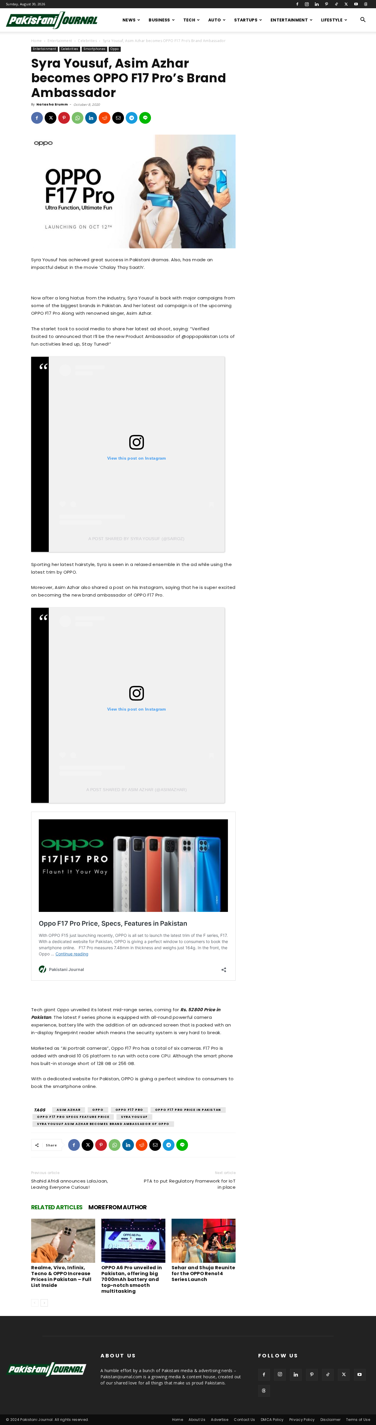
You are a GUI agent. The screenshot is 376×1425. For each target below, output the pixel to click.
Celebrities (87, 40)
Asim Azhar (68, 1110)
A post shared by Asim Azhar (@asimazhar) (136, 789)
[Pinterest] (326, 4)
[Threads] (365, 4)
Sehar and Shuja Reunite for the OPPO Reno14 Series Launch (203, 1273)
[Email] (118, 118)
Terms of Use (358, 1419)
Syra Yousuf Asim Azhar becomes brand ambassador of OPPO (103, 1124)
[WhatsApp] (77, 118)
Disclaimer (330, 1419)
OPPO (97, 1110)
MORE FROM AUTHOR (117, 1207)
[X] (346, 4)
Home (36, 40)
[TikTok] (336, 4)
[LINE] (145, 118)
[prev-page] (34, 1303)
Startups (245, 20)
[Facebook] (297, 4)
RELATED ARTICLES (57, 1207)
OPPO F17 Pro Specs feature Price (73, 1117)
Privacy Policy (302, 1419)
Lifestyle (332, 20)
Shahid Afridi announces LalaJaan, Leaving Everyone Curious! (69, 1184)
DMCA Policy (272, 1419)
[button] (363, 20)
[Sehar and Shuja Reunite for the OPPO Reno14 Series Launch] (204, 1241)
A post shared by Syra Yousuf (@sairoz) (136, 538)
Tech (189, 20)
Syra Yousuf (134, 1117)
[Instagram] (307, 4)
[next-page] (44, 1303)
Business (159, 20)
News (128, 20)
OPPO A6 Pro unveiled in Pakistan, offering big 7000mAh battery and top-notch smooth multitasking (131, 1279)
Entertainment (289, 20)
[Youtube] (356, 4)
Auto (214, 20)
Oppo (114, 49)
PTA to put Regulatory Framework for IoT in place (190, 1184)
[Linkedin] (316, 4)
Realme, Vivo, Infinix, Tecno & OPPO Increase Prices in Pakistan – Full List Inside (61, 1276)
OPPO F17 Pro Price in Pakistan (188, 1110)
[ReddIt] (104, 118)
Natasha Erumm (52, 104)
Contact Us (244, 1419)
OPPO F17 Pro (129, 1110)
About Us (197, 1419)
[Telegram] (131, 118)
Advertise (219, 1419)
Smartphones (94, 49)
